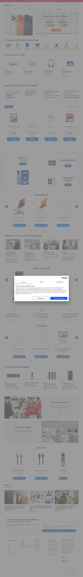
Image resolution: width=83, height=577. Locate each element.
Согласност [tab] (23, 282)
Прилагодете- (41, 298)
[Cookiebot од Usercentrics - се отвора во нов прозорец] (62, 278)
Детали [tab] (41, 282)
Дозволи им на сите (59, 298)
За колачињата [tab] (59, 282)
